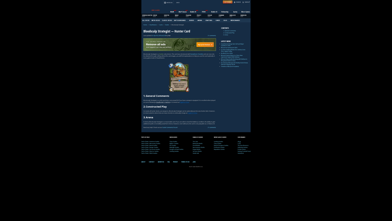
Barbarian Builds (197, 143)
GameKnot (241, 153)
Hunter (167, 25)
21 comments (212, 35)
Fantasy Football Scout (244, 151)
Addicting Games (243, 147)
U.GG (239, 143)
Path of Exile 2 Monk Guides (149, 145)
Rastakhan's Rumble (196, 54)
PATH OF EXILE (145, 137)
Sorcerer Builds (197, 151)
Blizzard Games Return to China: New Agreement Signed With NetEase (231, 56)
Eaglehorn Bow (184, 102)
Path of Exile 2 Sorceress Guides (150, 149)
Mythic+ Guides (174, 143)
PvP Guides (173, 145)
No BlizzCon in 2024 (227, 53)
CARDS (218, 20)
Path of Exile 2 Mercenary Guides (150, 143)
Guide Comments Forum (169, 127)
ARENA (200, 20)
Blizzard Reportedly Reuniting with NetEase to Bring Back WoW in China (234, 60)
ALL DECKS (146, 20)
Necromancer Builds (199, 147)
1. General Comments (229, 31)
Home (145, 25)
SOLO (225, 20)
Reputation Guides (219, 149)
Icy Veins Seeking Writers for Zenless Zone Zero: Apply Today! (233, 50)
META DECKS (156, 20)
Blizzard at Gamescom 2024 (229, 47)
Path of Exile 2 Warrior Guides (150, 151)
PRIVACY (175, 162)
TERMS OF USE (185, 162)
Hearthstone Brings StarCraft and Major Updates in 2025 (232, 44)
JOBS (194, 162)
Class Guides (173, 141)
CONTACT (151, 162)
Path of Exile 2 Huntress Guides (150, 141)
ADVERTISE (161, 162)
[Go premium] (227, 3)
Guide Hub (196, 153)
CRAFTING (208, 20)
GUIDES (191, 20)
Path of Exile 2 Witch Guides (149, 153)
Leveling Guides (174, 151)
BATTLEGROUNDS (180, 20)
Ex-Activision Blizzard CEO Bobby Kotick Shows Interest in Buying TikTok (234, 63)
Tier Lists (195, 141)
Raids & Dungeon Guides (221, 145)
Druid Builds (196, 145)
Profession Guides (219, 147)
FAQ (168, 162)
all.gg (239, 141)
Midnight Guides (174, 147)
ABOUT (143, 162)
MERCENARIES (235, 20)
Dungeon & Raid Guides (176, 149)
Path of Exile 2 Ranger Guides (149, 147)
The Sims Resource (243, 145)
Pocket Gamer (242, 149)
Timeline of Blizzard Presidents (230, 66)
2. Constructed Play (228, 33)
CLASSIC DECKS (167, 20)
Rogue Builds (196, 149)
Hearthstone (153, 25)
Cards (161, 25)
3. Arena (225, 35)
